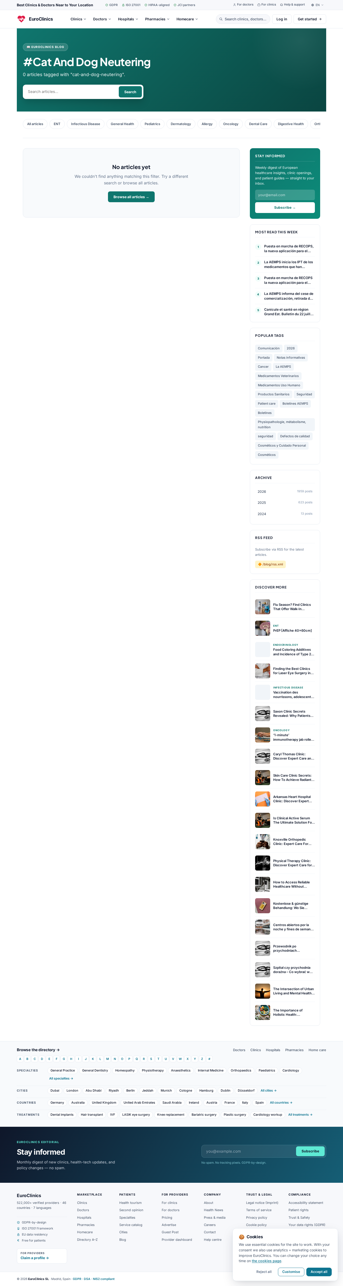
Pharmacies (294, 1050)
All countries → (281, 1102)
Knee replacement (170, 1114)
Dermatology (181, 124)
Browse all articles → (131, 197)
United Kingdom (104, 1102)
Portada (264, 357)
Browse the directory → (38, 1049)
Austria (211, 1102)
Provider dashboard (177, 1240)
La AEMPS (283, 366)
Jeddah (147, 1090)
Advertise (169, 1225)
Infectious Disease (85, 124)
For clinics (169, 1203)
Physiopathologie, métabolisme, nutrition (282, 424)
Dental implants (62, 1114)
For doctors (171, 1210)
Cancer (263, 366)
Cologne (185, 1090)
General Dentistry (95, 1070)
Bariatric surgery (204, 1114)
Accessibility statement (306, 1203)
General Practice (62, 1070)
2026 (291, 348)
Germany (57, 1102)
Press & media (214, 1217)
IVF (112, 1114)
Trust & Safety (299, 1217)
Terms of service (258, 1210)
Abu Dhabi (93, 1090)
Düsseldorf (246, 1090)
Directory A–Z (87, 1240)
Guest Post (170, 1232)
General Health (122, 124)
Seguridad (304, 394)
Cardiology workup (267, 1114)
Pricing (167, 1217)
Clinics (255, 1050)
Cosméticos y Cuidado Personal (282, 445)
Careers (210, 1225)
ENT (57, 124)
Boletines (265, 413)
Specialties (127, 1217)
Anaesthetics (181, 1070)
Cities (123, 1232)
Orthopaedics (241, 1070)
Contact (210, 1232)
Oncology (231, 124)
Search (130, 92)
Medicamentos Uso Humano (279, 385)
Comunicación (269, 348)
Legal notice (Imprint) (262, 1203)
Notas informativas (291, 357)
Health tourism (130, 1203)
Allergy (207, 124)
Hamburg (206, 1090)
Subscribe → (285, 207)
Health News (213, 1210)
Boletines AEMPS (295, 403)
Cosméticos (267, 455)
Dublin (226, 1090)
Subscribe (310, 1151)
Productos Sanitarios (274, 394)
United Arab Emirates (139, 1102)
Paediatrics (267, 1070)
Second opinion (131, 1210)
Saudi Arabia (172, 1102)
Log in (281, 19)
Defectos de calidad (295, 436)
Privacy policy (256, 1217)
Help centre (212, 1240)
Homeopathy (125, 1070)
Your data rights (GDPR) (307, 1225)
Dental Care (258, 124)
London (72, 1090)
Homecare (85, 1232)
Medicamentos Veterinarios (278, 376)
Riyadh (114, 1090)
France (229, 1102)
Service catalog (130, 1225)
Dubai (54, 1090)
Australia (78, 1102)
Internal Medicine (210, 1070)
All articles (35, 124)
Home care (317, 1050)
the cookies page (266, 1261)
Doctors (239, 1050)
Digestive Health (291, 124)
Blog (122, 1240)
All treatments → (300, 1114)
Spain (259, 1102)
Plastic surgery (235, 1114)
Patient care (266, 403)
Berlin (130, 1090)
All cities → (269, 1090)
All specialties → (61, 1078)
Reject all (264, 1272)
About (208, 1203)
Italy (245, 1102)
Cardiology (290, 1070)
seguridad (265, 436)
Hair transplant (92, 1114)
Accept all (319, 1272)
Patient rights (299, 1210)
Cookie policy (256, 1225)
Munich (166, 1090)
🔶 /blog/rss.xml (270, 564)
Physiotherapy (153, 1070)
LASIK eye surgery (136, 1114)
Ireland (194, 1102)
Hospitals (273, 1050)
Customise (291, 1272)
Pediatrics (152, 124)
